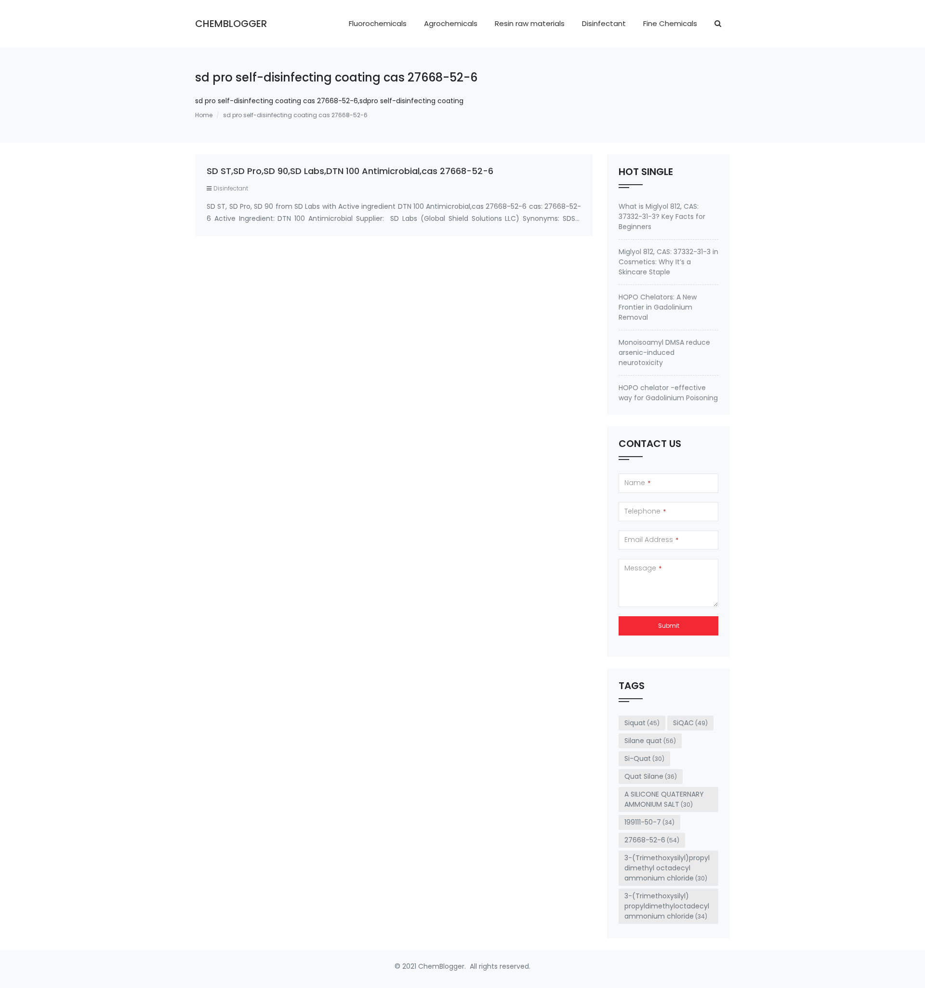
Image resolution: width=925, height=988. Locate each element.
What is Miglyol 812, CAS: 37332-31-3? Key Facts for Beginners (662, 216)
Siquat (642, 723)
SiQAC (690, 723)
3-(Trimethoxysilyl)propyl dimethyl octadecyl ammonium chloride (667, 868)
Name (637, 482)
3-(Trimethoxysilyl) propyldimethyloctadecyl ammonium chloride (666, 906)
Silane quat (650, 740)
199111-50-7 (649, 822)
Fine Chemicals (670, 23)
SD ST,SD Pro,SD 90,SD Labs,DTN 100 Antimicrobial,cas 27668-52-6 (350, 171)
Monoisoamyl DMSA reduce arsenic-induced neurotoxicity (664, 352)
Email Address (651, 539)
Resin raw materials (530, 23)
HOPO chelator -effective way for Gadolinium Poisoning (668, 393)
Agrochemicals (450, 23)
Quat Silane (650, 776)
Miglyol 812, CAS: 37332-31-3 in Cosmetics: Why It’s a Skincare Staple (668, 262)
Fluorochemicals (378, 23)
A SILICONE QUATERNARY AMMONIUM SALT (664, 799)
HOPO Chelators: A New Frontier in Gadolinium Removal (658, 307)
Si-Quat (644, 758)
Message (642, 568)
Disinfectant (604, 23)
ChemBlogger (231, 23)
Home (203, 115)
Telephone (645, 511)
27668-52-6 (651, 840)
